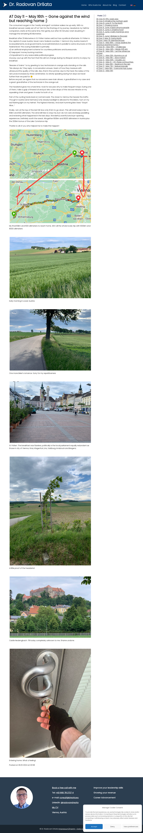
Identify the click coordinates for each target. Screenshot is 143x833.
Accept (94, 826)
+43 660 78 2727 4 (65, 792)
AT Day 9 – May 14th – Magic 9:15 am (112, 49)
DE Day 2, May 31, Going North (109, 38)
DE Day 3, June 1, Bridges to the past (111, 36)
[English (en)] (131, 5)
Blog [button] (115, 5)
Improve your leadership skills (108, 787)
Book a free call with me (64, 787)
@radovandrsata (70, 802)
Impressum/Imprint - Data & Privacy (74, 829)
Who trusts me (94, 5)
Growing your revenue (105, 792)
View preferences (131, 826)
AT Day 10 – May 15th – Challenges (111, 47)
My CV (55, 807)
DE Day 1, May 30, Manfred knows (110, 40)
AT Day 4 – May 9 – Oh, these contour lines (115, 62)
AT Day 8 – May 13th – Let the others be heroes (113, 52)
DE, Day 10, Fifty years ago (107, 19)
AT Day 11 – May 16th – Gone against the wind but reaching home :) (113, 43)
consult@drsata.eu (69, 797)
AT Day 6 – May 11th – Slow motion (111, 57)
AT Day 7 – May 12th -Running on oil (111, 55)
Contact (122, 5)
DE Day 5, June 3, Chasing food (109, 29)
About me (107, 5)
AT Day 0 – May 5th (104, 70)
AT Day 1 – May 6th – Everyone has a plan (114, 68)
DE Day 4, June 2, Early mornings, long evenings (112, 33)
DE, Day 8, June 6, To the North (109, 23)
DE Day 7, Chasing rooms (107, 25)
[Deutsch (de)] (135, 5)
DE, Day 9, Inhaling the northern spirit (112, 21)
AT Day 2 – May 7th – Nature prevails (112, 66)
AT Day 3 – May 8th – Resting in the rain (113, 64)
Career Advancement (105, 797)
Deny (112, 826)
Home (84, 5)
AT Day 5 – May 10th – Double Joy (110, 60)
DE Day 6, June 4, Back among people (112, 27)
